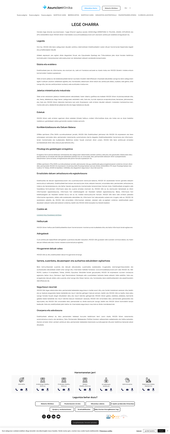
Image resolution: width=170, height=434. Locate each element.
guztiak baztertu (150, 431)
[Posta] (21, 389)
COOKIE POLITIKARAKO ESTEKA (49, 215)
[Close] (167, 430)
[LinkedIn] (53, 416)
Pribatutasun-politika (105, 431)
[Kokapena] (26, 389)
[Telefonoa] (16, 389)
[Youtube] (58, 416)
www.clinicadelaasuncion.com (84, 35)
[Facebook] (49, 416)
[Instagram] (44, 416)
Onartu (161, 431)
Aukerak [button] (139, 431)
